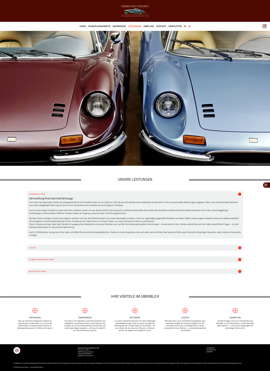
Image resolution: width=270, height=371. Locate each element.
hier (240, 363)
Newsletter (175, 27)
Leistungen (134, 27)
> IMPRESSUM (210, 348)
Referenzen (119, 27)
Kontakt (161, 27)
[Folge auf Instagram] (265, 26)
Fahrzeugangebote (99, 27)
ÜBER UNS (149, 27)
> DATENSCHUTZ (211, 350)
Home (83, 27)
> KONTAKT (209, 352)
